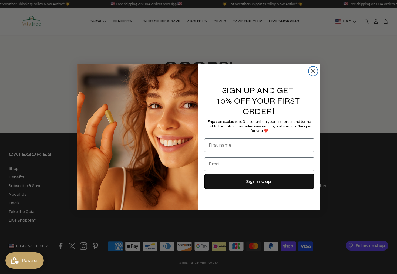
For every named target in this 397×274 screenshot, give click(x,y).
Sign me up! (259, 181)
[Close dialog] (313, 71)
